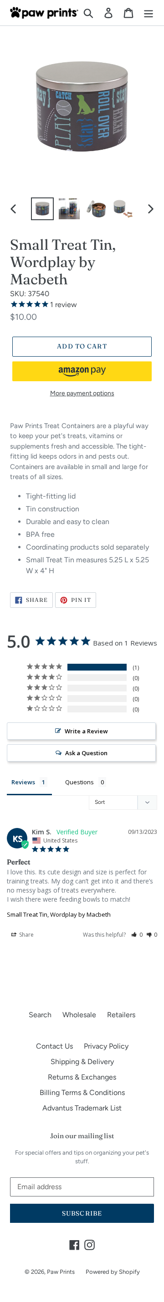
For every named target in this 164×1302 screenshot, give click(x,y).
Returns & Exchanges (82, 1077)
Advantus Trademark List (82, 1108)
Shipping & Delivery (82, 1061)
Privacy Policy (106, 1046)
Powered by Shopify (113, 1271)
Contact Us (54, 1046)
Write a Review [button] (86, 731)
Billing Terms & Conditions (82, 1092)
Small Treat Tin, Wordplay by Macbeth (59, 914)
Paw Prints (61, 1271)
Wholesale (79, 1014)
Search (40, 1014)
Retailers (121, 1014)
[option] (42, 208)
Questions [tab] (79, 782)
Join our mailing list (82, 1136)
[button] (82, 371)
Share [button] (26, 935)
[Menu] (148, 13)
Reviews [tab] (23, 782)
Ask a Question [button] (86, 753)
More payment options (82, 393)
